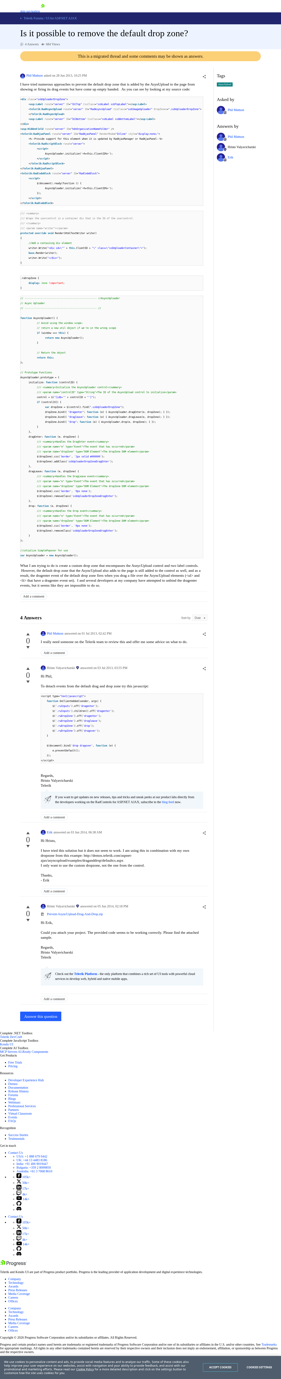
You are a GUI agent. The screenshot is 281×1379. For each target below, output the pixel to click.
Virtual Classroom (20, 1113)
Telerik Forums (33, 18)
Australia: (34, 1171)
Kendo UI (6, 1044)
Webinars (14, 1102)
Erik (49, 832)
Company (14, 1279)
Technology (16, 1282)
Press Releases (17, 1290)
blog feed (168, 802)
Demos (12, 1084)
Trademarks (269, 1344)
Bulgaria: (33, 1167)
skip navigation (30, 11)
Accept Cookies (220, 1367)
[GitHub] (18, 1205)
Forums (13, 1095)
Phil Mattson (34, 75)
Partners (13, 1110)
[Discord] (18, 1209)
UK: (31, 1160)
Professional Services (22, 1106)
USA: (31, 1156)
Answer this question (40, 1016)
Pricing (12, 1066)
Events (12, 1117)
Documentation (18, 1087)
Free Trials (15, 1062)
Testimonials (16, 1138)
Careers (13, 1297)
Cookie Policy (85, 1369)
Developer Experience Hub (26, 1080)
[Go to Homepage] (42, 11)
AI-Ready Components (33, 1051)
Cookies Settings (259, 1367)
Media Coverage (19, 1294)
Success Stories (18, 1135)
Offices (13, 1301)
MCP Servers (8, 1051)
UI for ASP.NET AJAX (61, 18)
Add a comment (33, 596)
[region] (140, 1367)
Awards (13, 1286)
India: (32, 1164)
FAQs (12, 1121)
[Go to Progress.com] (13, 1265)
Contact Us (15, 1152)
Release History (18, 1091)
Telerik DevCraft (11, 1037)
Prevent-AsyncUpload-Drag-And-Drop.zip (75, 914)
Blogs (12, 1098)
